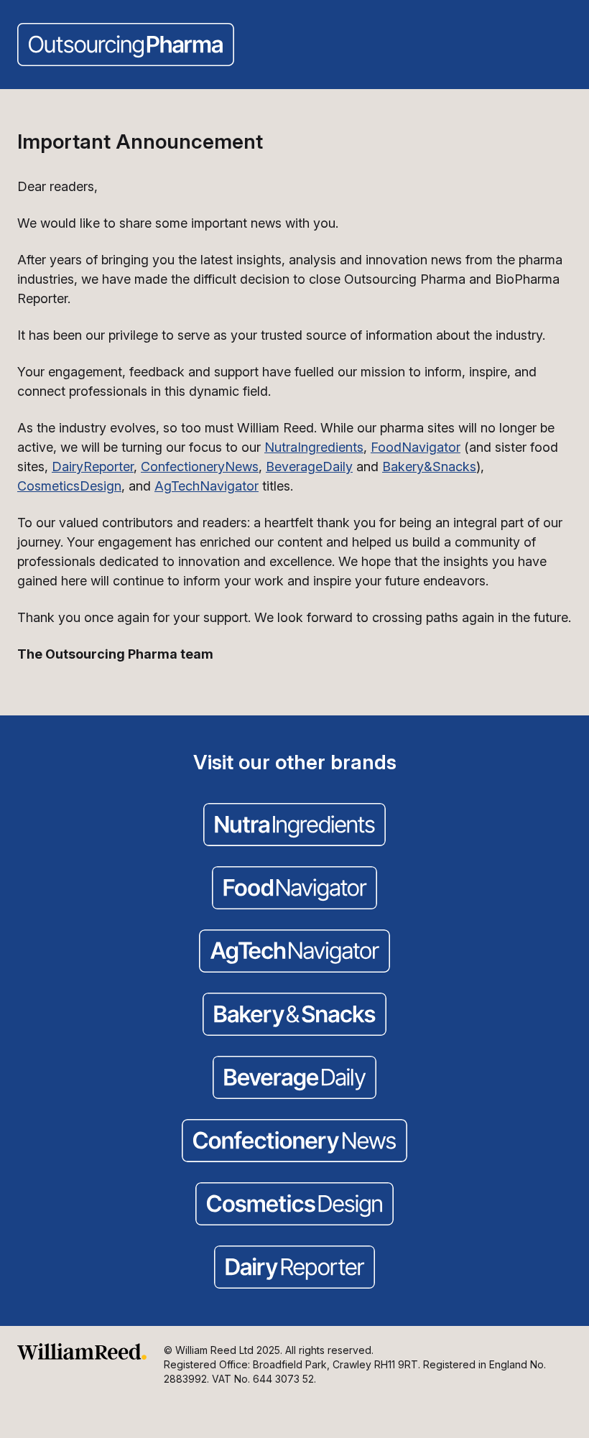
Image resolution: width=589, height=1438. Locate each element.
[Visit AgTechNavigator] (294, 952)
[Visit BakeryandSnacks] (294, 1016)
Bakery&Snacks (429, 466)
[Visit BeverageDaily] (294, 1079)
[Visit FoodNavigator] (294, 889)
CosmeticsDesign (69, 485)
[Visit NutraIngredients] (294, 826)
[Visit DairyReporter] (294, 1268)
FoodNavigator (415, 447)
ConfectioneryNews (200, 466)
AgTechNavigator (206, 485)
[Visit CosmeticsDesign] (294, 1205)
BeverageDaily (309, 466)
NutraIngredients (313, 447)
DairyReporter (93, 466)
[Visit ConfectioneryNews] (294, 1142)
